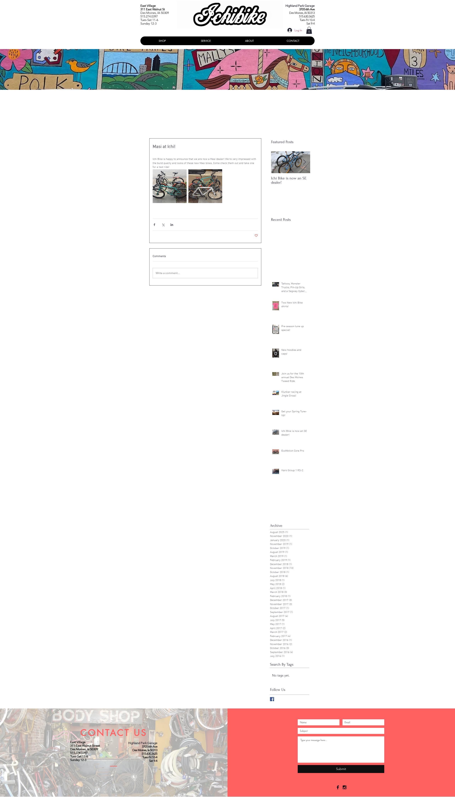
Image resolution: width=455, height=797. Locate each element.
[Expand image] (170, 186)
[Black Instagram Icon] (344, 787)
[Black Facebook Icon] (337, 787)
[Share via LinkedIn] (171, 224)
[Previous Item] (276, 162)
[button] (309, 30)
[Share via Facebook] (154, 224)
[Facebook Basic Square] (272, 699)
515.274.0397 (149, 16)
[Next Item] (304, 162)
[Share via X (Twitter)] (163, 224)
